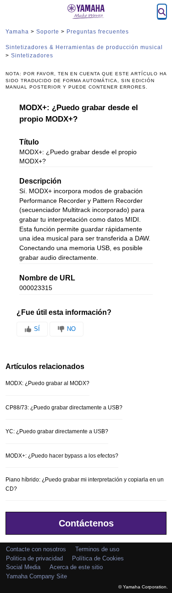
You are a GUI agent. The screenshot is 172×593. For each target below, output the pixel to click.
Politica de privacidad (34, 558)
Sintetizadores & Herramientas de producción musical (84, 47)
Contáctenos (86, 523)
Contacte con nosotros (36, 549)
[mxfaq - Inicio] (86, 11)
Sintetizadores (32, 55)
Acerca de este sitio (76, 567)
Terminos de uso (97, 549)
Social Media (23, 567)
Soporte (47, 31)
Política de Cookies (98, 558)
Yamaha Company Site (36, 576)
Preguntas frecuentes (98, 31)
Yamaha (17, 31)
